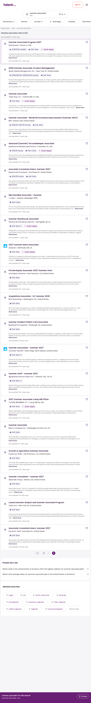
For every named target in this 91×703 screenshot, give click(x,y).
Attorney (62, 595)
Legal (11, 595)
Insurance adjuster (36, 602)
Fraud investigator (55, 609)
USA (13, 28)
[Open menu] (86, 4)
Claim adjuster (60, 602)
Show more (13, 58)
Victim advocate (42, 595)
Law (24, 595)
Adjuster (34, 609)
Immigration (14, 602)
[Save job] (87, 42)
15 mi (61, 14)
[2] (53, 553)
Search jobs (5, 28)
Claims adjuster (15, 609)
